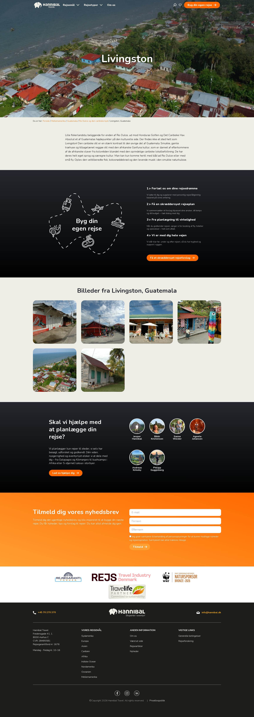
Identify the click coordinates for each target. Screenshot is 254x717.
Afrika (84, 656)
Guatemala (72, 121)
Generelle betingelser (189, 636)
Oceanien (86, 671)
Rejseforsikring (185, 641)
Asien (84, 646)
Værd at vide (136, 641)
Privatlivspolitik (157, 700)
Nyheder (134, 651)
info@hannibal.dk (211, 612)
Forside (46, 121)
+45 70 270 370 (47, 612)
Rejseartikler (136, 646)
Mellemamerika (58, 121)
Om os (111, 5)
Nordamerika (87, 666)
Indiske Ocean (88, 661)
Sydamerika (87, 636)
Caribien (85, 651)
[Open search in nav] (174, 5)
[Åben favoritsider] (180, 5)
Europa (84, 641)
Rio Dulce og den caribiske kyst (93, 121)
